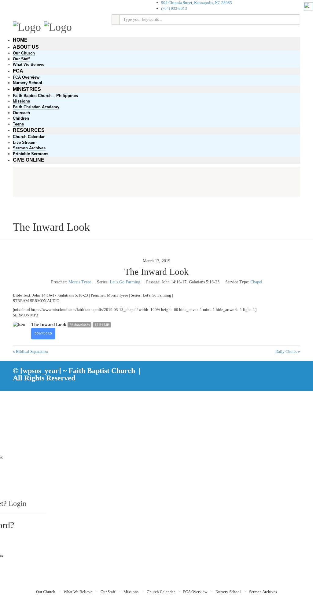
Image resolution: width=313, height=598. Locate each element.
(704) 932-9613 (174, 8)
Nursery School (27, 82)
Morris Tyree (79, 282)
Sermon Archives (29, 148)
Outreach (21, 112)
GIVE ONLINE (28, 160)
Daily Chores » (287, 351)
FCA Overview (26, 77)
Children (21, 118)
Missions (21, 101)
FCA (18, 70)
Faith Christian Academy (36, 107)
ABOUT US (26, 47)
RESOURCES (29, 130)
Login (17, 503)
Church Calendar (29, 136)
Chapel (256, 282)
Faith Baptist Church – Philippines (45, 95)
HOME (20, 40)
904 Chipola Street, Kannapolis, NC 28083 (196, 2)
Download (43, 333)
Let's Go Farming (125, 282)
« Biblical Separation (30, 351)
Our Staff (21, 59)
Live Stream (24, 142)
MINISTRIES (27, 89)
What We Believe (28, 64)
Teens (18, 124)
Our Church (24, 53)
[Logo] (27, 26)
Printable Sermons (30, 153)
